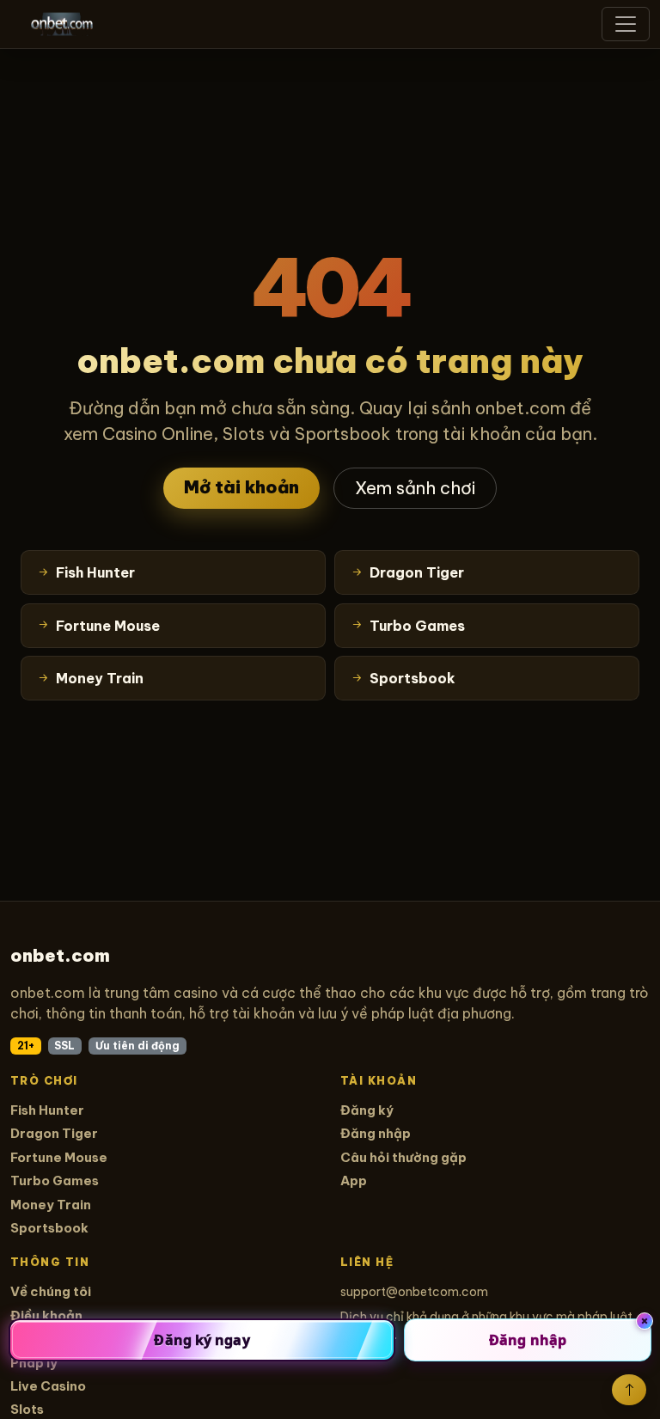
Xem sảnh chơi (415, 487)
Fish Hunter (47, 1110)
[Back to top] (629, 1389)
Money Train (50, 1204)
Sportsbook (49, 1228)
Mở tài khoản (241, 487)
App (353, 1180)
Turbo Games (54, 1180)
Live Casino (48, 1386)
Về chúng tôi (50, 1291)
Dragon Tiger (54, 1133)
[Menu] (626, 24)
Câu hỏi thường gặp (403, 1157)
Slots (27, 1409)
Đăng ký (367, 1110)
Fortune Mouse (58, 1157)
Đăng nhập (375, 1133)
